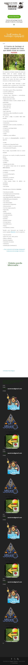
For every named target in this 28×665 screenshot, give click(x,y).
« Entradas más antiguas (9, 370)
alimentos (13, 232)
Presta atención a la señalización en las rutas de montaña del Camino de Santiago (14, 351)
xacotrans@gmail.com (15, 389)
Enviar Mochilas (14, 17)
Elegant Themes (14, 661)
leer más (6, 297)
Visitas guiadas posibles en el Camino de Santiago (12, 283)
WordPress (15, 663)
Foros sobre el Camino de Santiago (13, 320)
